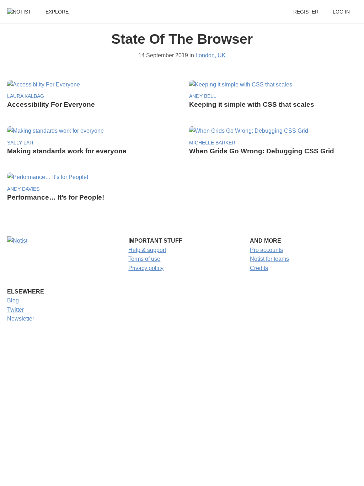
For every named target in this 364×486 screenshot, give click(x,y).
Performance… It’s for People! (55, 197)
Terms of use (144, 259)
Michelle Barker (212, 143)
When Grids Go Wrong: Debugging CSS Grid (261, 151)
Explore (57, 12)
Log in (341, 12)
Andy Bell (202, 96)
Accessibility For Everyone (51, 104)
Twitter (15, 310)
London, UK (211, 55)
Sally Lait (20, 143)
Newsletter (20, 319)
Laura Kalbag (25, 96)
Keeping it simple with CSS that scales (251, 104)
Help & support (147, 250)
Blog (13, 300)
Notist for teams (269, 259)
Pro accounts (266, 250)
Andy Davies (23, 189)
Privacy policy (146, 268)
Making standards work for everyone (67, 151)
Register (305, 12)
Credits (259, 268)
